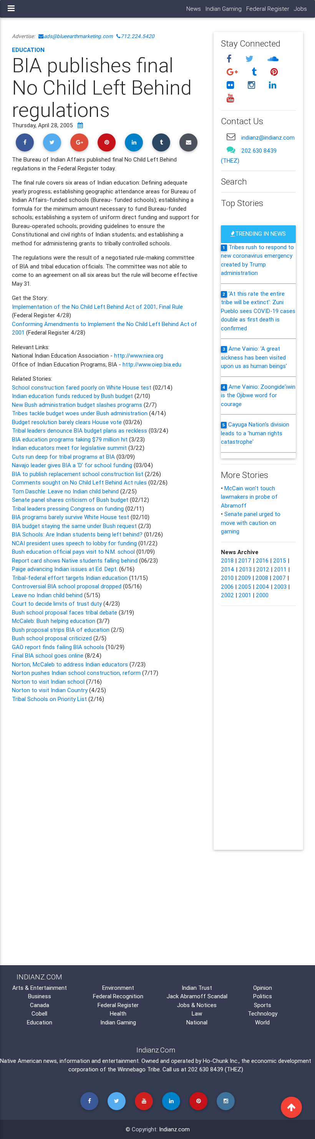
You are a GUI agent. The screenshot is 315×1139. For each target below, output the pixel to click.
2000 (262, 595)
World (262, 1022)
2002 (227, 595)
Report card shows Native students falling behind (75, 560)
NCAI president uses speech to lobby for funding (74, 543)
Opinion (262, 987)
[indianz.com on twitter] (250, 59)
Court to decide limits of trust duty (57, 603)
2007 (279, 577)
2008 (261, 577)
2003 (280, 586)
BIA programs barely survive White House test (70, 517)
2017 (244, 560)
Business (39, 996)
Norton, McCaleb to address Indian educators (70, 664)
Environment (118, 987)
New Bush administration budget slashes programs (78, 404)
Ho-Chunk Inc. (221, 1060)
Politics (262, 996)
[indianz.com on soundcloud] (272, 59)
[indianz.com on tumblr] (255, 72)
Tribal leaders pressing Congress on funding (68, 508)
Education (28, 49)
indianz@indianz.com (268, 137)
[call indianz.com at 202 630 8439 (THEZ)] (231, 150)
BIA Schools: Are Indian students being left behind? (77, 534)
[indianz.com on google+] (233, 72)
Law (197, 1013)
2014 (227, 569)
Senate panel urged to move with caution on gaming (250, 522)
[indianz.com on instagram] (252, 85)
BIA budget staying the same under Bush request (75, 526)
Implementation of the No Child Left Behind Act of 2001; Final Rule (97, 306)
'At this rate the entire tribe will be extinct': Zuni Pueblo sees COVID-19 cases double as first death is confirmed (258, 311)
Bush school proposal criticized (52, 638)
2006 (227, 586)
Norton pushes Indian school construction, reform (77, 672)
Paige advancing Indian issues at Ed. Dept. (65, 569)
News (193, 8)
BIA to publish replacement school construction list (78, 474)
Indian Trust (197, 987)
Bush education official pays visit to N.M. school (73, 551)
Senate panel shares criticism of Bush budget (70, 499)
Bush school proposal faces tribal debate (64, 612)
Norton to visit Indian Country (50, 690)
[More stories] (80, 125)
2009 (244, 577)
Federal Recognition (118, 996)
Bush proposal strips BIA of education (61, 629)
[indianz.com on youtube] (230, 98)
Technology (262, 1013)
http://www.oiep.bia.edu (152, 364)
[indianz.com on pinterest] (273, 72)
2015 (279, 560)
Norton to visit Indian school (49, 681)
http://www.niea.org (138, 355)
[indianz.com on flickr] (231, 85)
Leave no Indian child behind (48, 595)
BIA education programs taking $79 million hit (70, 439)
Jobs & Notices (197, 1005)
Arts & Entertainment (39, 987)
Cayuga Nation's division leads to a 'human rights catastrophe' (255, 433)
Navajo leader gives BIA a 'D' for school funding (72, 465)
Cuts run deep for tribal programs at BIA (63, 456)
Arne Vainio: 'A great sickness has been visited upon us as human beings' (254, 357)
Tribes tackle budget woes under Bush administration (80, 413)
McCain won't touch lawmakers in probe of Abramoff (249, 497)
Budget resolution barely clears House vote (67, 422)
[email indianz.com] (231, 136)
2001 (245, 595)
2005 (244, 586)
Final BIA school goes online (48, 655)
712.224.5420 (137, 36)
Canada (39, 1005)
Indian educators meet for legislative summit (70, 447)
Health (118, 1013)
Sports (262, 1005)
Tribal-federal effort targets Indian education (70, 577)
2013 (245, 569)
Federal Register (267, 8)
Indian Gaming (224, 8)
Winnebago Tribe (139, 1069)
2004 (262, 586)
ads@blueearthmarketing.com (78, 36)
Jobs (300, 8)
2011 (280, 569)
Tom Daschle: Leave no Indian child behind (66, 491)
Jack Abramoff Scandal (197, 996)
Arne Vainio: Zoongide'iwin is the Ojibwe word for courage (258, 395)
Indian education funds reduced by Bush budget (73, 396)
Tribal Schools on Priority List (50, 699)
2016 (262, 560)
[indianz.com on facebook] (230, 59)
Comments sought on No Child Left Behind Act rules (79, 482)
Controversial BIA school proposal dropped (67, 586)
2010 (227, 577)
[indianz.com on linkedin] (272, 85)
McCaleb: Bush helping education (53, 620)
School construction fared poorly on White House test (81, 387)
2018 (227, 560)
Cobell (39, 1013)
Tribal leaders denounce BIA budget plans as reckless (79, 430)
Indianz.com (174, 1129)
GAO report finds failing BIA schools (59, 647)
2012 (262, 569)
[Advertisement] (107, 769)
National (196, 1022)
